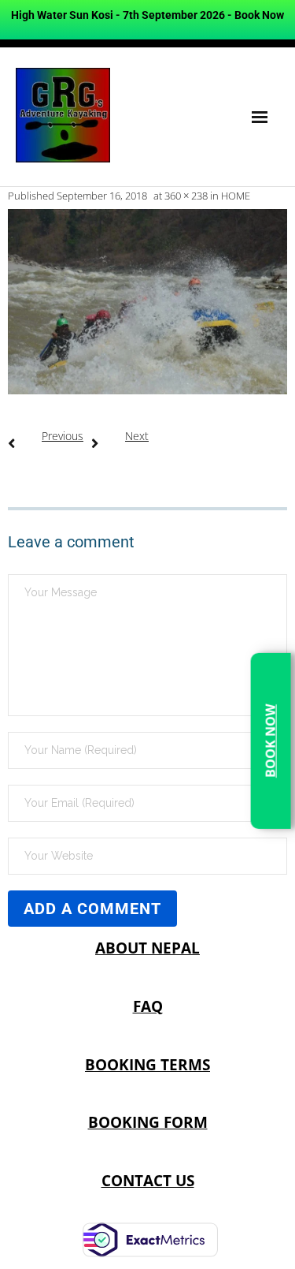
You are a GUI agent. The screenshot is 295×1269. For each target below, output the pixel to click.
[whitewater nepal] (147, 301)
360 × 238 (186, 195)
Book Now (259, 15)
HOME (235, 195)
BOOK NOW (269, 741)
